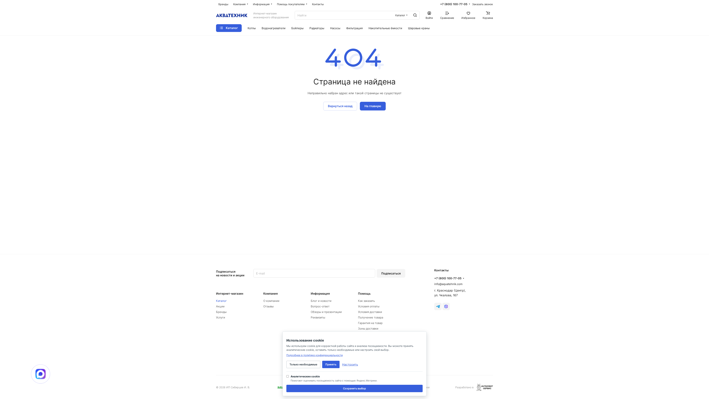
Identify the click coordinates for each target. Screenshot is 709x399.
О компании (271, 301)
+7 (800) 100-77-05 (453, 4)
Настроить (350, 364)
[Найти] (415, 15)
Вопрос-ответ (320, 306)
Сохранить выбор (354, 388)
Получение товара (370, 317)
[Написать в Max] (40, 374)
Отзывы (268, 306)
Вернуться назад (340, 106)
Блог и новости (321, 301)
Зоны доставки (368, 328)
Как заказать (366, 301)
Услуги (220, 317)
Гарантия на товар (370, 323)
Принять (330, 364)
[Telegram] (438, 306)
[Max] (446, 306)
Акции (220, 306)
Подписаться (391, 273)
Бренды (221, 312)
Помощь (364, 293)
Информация (320, 293)
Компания (270, 293)
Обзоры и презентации (326, 312)
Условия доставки (370, 312)
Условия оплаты (368, 306)
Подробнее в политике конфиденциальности (314, 355)
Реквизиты (318, 317)
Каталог (221, 301)
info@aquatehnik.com (448, 284)
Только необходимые (303, 364)
